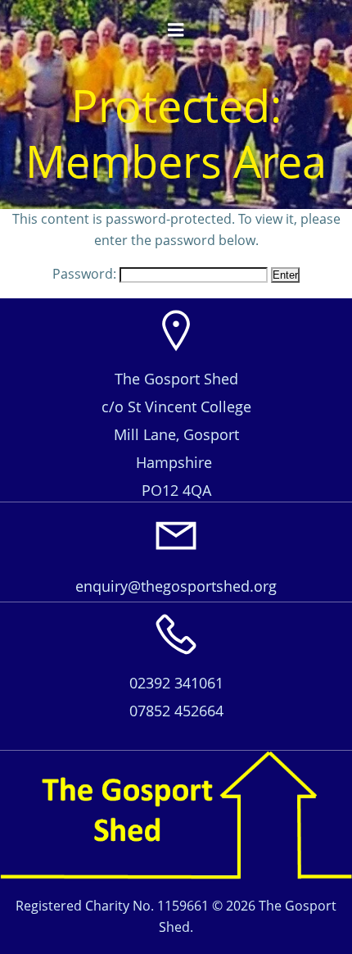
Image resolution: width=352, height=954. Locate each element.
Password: (86, 274)
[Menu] (176, 30)
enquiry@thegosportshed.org (176, 586)
